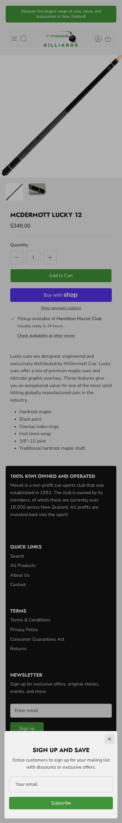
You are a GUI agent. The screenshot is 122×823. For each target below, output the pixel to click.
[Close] (109, 739)
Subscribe (61, 803)
